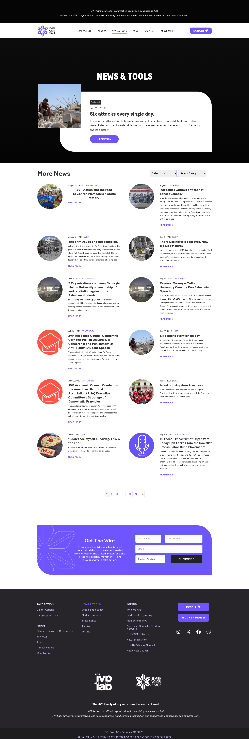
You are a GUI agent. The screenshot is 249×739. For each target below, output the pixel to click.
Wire (178, 185)
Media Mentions (180, 434)
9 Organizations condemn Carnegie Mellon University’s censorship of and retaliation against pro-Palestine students (94, 289)
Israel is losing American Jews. (182, 385)
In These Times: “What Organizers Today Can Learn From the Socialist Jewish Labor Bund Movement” (186, 443)
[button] (201, 31)
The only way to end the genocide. (93, 242)
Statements (88, 279)
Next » (139, 494)
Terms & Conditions (127, 736)
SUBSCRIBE (186, 559)
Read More (74, 202)
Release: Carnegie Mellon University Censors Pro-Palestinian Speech (185, 287)
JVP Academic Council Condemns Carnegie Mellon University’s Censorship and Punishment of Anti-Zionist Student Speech (93, 342)
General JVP (91, 185)
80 (129, 494)
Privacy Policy (106, 736)
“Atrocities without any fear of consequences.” (182, 192)
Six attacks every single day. (180, 336)
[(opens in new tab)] (103, 681)
